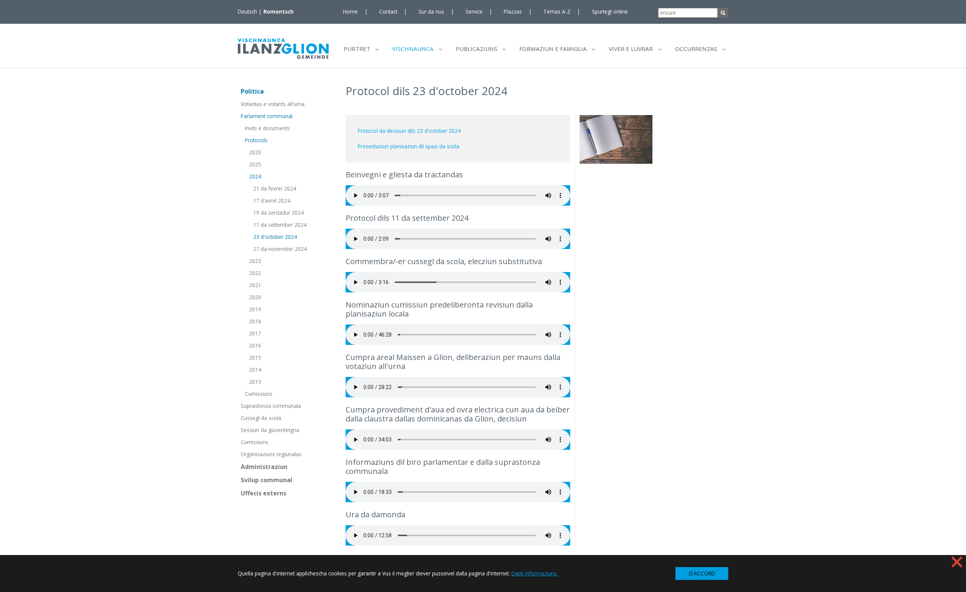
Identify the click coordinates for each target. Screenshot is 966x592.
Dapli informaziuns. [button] (534, 573)
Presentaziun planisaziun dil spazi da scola (408, 146)
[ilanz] (283, 49)
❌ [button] (957, 561)
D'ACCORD (702, 573)
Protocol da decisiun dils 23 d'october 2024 (409, 130)
